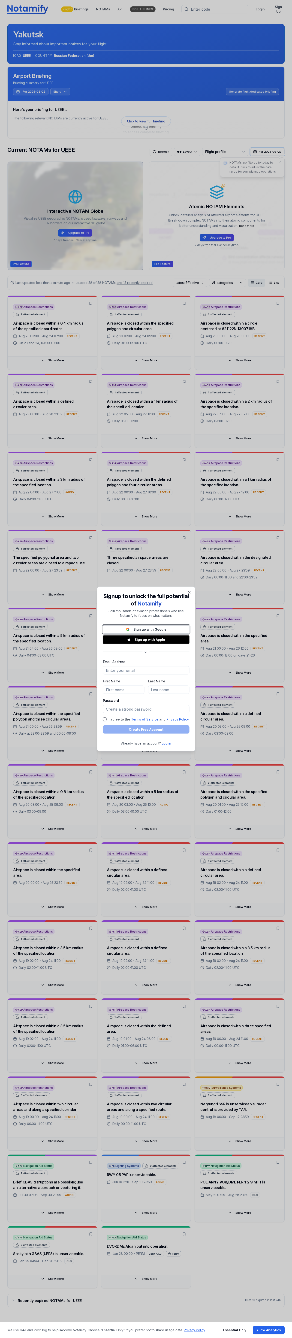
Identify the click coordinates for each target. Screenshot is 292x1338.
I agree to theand (148, 719)
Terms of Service (144, 719)
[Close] (189, 592)
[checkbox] (104, 719)
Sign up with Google (149, 629)
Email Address (114, 662)
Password (111, 700)
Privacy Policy (177, 719)
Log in (166, 743)
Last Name (156, 681)
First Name (111, 681)
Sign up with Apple (150, 640)
